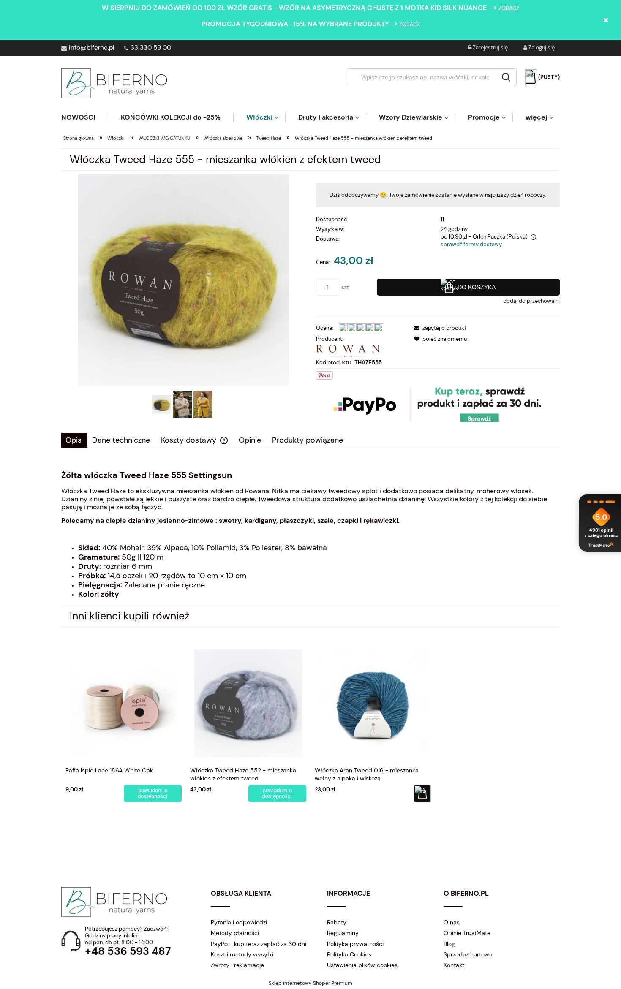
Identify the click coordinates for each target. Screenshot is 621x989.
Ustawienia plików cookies (362, 965)
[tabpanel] (310, 534)
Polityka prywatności (355, 944)
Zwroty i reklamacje (237, 965)
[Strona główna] (114, 83)
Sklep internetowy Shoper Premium (310, 983)
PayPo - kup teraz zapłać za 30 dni (258, 944)
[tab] (74, 440)
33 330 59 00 (151, 47)
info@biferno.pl (91, 47)
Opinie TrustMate (467, 933)
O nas (452, 922)
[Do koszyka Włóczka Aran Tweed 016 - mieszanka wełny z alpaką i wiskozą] (422, 793)
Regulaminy (343, 933)
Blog (449, 944)
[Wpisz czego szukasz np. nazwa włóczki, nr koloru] (506, 77)
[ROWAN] (347, 350)
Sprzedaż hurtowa (468, 954)
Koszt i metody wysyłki (242, 954)
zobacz (508, 8)
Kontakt (454, 965)
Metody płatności (235, 933)
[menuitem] (84, 117)
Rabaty (336, 922)
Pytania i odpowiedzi (239, 922)
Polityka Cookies (349, 954)
